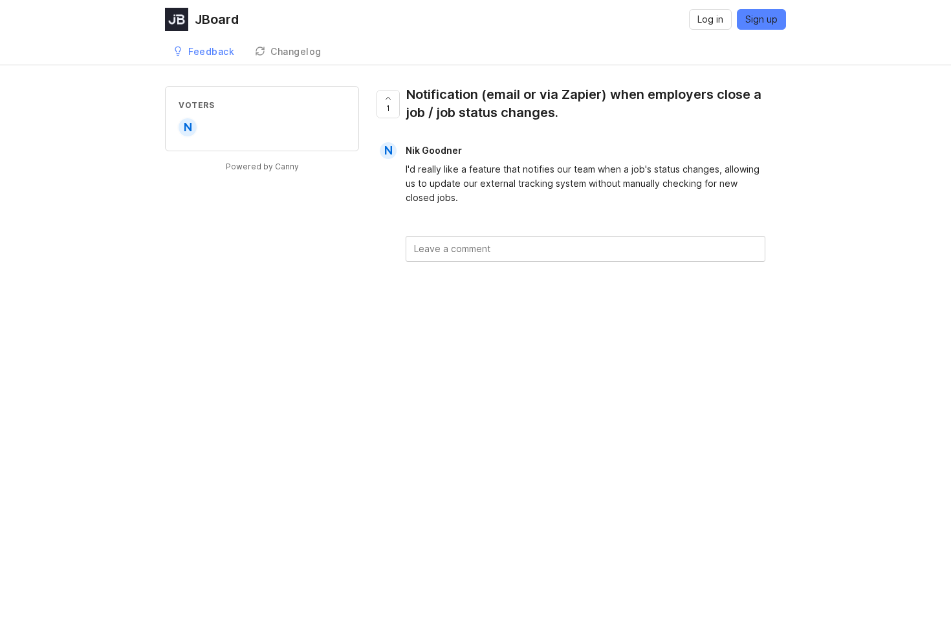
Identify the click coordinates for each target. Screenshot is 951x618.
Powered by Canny (262, 166)
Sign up (761, 19)
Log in (710, 19)
